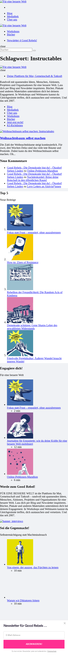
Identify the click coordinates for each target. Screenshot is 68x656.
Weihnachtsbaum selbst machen (23, 138)
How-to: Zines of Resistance (22, 262)
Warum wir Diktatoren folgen (23, 600)
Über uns (12, 19)
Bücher (11, 34)
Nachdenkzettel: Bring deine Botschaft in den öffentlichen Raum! (32, 179)
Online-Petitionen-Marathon (42, 170)
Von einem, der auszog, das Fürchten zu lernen (32, 567)
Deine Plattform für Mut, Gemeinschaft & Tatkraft (34, 76)
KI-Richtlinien (15, 125)
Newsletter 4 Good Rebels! (22, 40)
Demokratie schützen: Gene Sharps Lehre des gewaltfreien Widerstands (32, 327)
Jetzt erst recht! (15, 122)
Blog (9, 13)
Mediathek (13, 16)
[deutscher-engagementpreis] (11, 521)
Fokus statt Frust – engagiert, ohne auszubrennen (34, 232)
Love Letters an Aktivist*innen (44, 186)
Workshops (13, 31)
